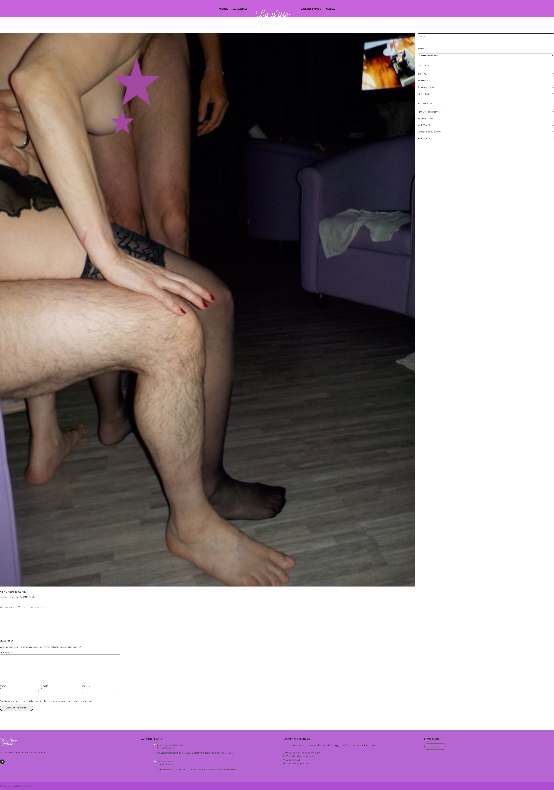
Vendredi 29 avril (13, 591)
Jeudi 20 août (424, 125)
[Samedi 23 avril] (2, 395)
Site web (86, 686)
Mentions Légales (26, 786)
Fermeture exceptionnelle (429, 111)
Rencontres (423, 87)
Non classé (423, 80)
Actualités (240, 8)
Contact (331, 8)
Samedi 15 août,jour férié (429, 131)
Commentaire (7, 652)
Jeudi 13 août (424, 138)
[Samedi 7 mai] (552, 395)
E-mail (44, 686)
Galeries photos (311, 8)
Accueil (223, 8)
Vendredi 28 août (426, 118)
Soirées (421, 93)
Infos (420, 73)
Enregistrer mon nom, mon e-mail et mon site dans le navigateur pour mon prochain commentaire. (46, 701)
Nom (3, 686)
